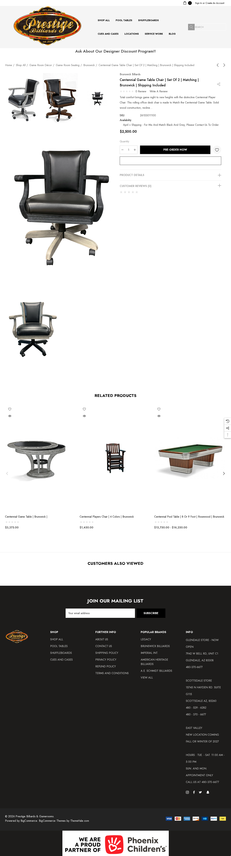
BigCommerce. (30, 821)
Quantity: (125, 141)
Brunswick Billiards (130, 74)
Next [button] (224, 473)
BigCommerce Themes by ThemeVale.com (64, 821)
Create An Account (214, 3)
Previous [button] (7, 473)
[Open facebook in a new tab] (193, 792)
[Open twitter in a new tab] (201, 792)
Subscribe (151, 613)
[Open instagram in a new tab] (188, 792)
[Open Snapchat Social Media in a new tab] (208, 792)
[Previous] (218, 65)
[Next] (223, 65)
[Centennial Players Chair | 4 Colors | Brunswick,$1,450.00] (116, 458)
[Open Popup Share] (218, 84)
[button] (115, 843)
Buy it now (170, 161)
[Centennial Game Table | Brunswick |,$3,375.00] (41, 458)
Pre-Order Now (175, 150)
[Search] (191, 27)
